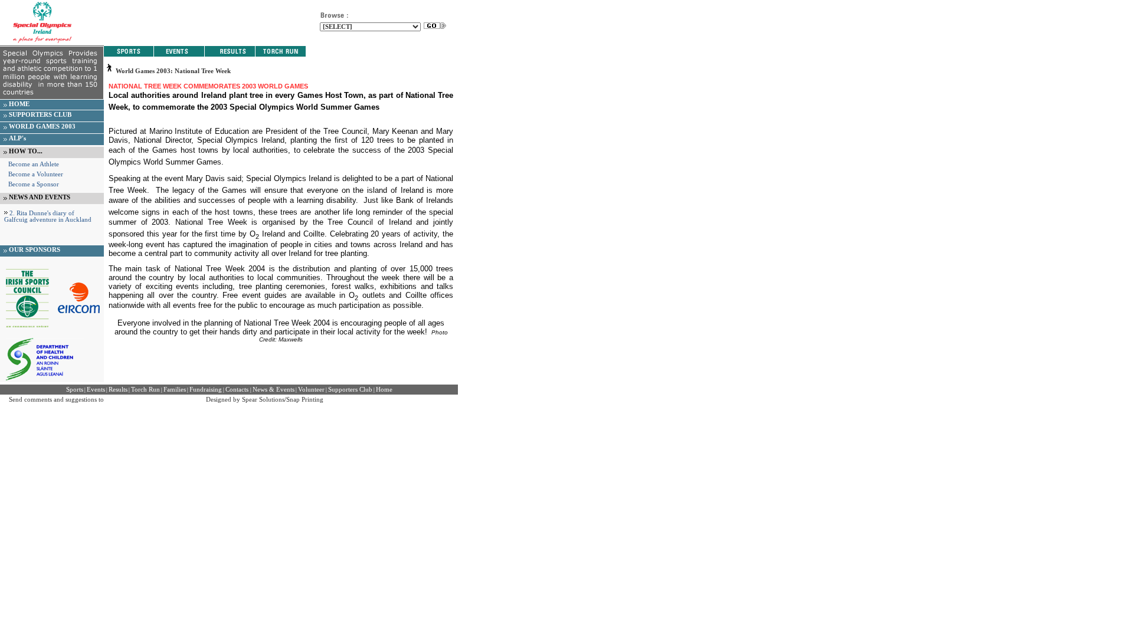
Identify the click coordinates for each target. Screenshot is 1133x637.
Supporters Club (350, 389)
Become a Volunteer (35, 174)
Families (174, 389)
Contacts (237, 389)
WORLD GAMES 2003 (42, 126)
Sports (74, 389)
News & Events (273, 389)
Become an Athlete (33, 164)
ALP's (17, 138)
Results (118, 389)
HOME (19, 104)
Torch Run (145, 389)
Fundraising (205, 389)
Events (96, 389)
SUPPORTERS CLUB (40, 114)
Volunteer (311, 389)
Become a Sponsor (33, 184)
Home (384, 389)
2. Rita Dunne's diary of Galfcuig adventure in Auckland (47, 216)
